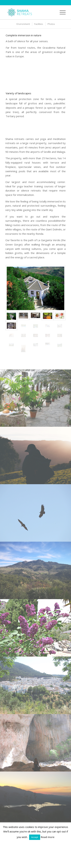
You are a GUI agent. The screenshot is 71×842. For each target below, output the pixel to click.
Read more (47, 837)
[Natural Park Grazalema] (35, 288)
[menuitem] (61, 12)
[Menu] (61, 12)
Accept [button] (34, 837)
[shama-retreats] (29, 12)
